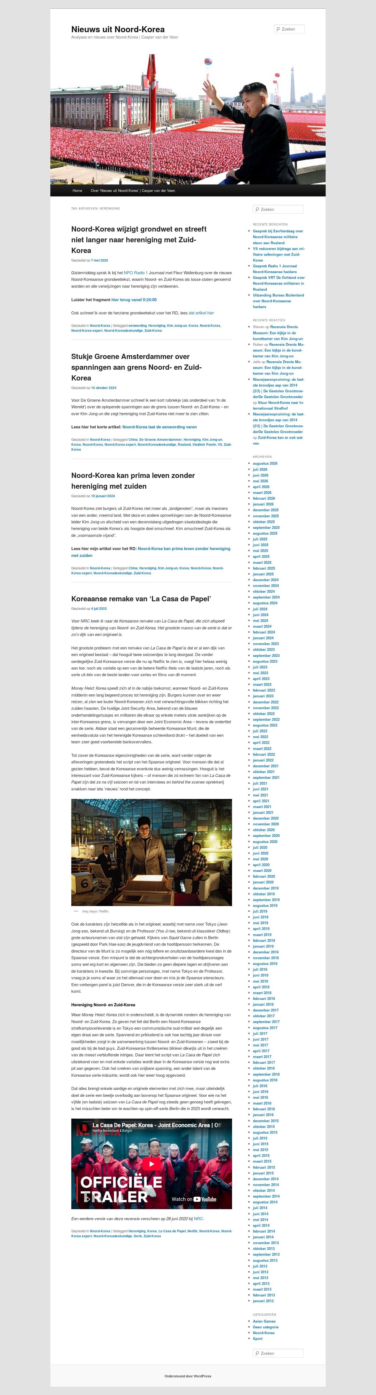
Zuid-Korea (153, 330)
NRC (198, 1218)
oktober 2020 (264, 829)
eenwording (138, 325)
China (133, 439)
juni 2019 (260, 917)
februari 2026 (264, 498)
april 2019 (261, 928)
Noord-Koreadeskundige (123, 330)
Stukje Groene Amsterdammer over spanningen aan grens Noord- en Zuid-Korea (136, 367)
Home (77, 190)
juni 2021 (260, 789)
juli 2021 (260, 783)
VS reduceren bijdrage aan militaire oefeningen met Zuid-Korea (279, 254)
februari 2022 (264, 754)
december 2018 (266, 952)
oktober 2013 (264, 1248)
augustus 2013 (265, 1260)
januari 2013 (263, 1300)
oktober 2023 (264, 649)
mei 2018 (260, 981)
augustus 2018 (265, 963)
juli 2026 (260, 469)
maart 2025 (262, 562)
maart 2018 (262, 992)
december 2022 (266, 702)
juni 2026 (260, 475)
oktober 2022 (264, 713)
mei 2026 (260, 480)
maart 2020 (262, 870)
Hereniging (156, 325)
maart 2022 (262, 748)
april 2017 (261, 1050)
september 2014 (266, 1196)
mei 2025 (260, 550)
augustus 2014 (265, 1201)
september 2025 (266, 527)
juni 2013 (260, 1271)
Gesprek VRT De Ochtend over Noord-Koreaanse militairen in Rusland (279, 283)
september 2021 (266, 777)
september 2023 (266, 655)
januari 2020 (263, 882)
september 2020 (266, 835)
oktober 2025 (264, 521)
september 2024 (266, 597)
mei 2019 (260, 922)
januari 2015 (263, 1173)
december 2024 (266, 579)
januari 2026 (263, 504)
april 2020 (261, 864)
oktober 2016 (264, 1068)
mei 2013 (260, 1277)
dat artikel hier (201, 313)
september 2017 (266, 1021)
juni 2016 (260, 1091)
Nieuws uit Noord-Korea (118, 29)
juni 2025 (260, 544)
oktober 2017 (264, 1015)
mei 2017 (260, 1045)
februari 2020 (264, 876)
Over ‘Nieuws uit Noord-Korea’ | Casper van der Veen (133, 190)
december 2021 (266, 765)
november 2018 (266, 957)
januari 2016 (263, 1114)
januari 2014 (263, 1236)
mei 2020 (260, 858)
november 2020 (266, 823)
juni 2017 (260, 1039)
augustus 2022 (265, 725)
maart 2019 (262, 934)
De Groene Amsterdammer (160, 439)
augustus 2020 (265, 841)
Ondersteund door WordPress (188, 1376)
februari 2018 (264, 998)
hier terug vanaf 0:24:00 (134, 300)
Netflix (192, 1230)
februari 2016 (264, 1108)
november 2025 (266, 515)
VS (220, 444)
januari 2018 (263, 1004)
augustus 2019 (265, 905)
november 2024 (266, 585)
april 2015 (261, 1155)
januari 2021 (263, 812)
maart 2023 (262, 684)
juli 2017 (260, 1033)
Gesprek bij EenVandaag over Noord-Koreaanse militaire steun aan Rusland (278, 236)
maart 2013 (262, 1289)
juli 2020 (260, 847)
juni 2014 (260, 1213)
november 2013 (266, 1242)
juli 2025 (260, 539)
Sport (257, 1338)
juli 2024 (260, 608)
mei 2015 (260, 1149)
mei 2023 (260, 672)
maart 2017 (262, 1056)
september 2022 (266, 719)
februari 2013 (264, 1295)
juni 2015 (260, 1143)
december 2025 (266, 509)
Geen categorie (266, 1326)
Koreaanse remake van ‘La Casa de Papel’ (141, 598)
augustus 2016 (265, 1080)
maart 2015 (262, 1161)
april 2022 (261, 742)
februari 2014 (264, 1231)
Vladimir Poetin (204, 444)
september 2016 (266, 1074)
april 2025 (261, 556)
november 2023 (266, 643)
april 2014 (261, 1225)
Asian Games (264, 1321)
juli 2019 (260, 911)
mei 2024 (260, 620)
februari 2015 (264, 1167)
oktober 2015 (264, 1126)
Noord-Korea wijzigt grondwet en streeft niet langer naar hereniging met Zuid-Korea (139, 239)
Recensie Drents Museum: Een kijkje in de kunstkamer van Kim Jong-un (278, 332)
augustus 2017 (265, 1027)
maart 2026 (262, 492)
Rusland (184, 444)
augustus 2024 (265, 602)
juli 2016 (260, 1085)
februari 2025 (264, 568)
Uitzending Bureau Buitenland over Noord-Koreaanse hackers (278, 300)
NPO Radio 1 (136, 272)
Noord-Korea (100, 325)
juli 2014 (260, 1207)
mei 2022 (260, 736)
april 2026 (261, 486)
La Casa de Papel (172, 1230)
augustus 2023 (265, 661)
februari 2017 (264, 1062)
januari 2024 (263, 637)
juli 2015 (260, 1138)
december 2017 (266, 1010)
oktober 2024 (264, 591)
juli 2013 (260, 1266)
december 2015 (266, 1120)
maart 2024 (262, 626)
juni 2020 (260, 853)
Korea (193, 325)
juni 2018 (260, 975)
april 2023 (261, 678)
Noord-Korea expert (87, 330)
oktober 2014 (264, 1190)
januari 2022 (263, 760)
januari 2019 (263, 946)
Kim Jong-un (177, 325)
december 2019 (266, 888)
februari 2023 (264, 690)
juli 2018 (260, 969)
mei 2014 (260, 1219)
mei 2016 (260, 1097)
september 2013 (266, 1254)
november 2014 (266, 1184)
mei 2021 (260, 795)
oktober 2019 (264, 893)
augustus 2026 (265, 463)
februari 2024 (264, 632)
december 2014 (266, 1178)
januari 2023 (263, 695)
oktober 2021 (264, 771)
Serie (138, 1235)
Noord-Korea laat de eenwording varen (159, 427)
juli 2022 (260, 730)
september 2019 (266, 899)
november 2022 (266, 707)
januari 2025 (263, 574)
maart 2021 (262, 806)
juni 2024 (260, 614)
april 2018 (261, 986)
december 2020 (266, 818)
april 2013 (261, 1283)
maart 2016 (262, 1103)
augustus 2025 (265, 533)
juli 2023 (260, 667)
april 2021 (261, 800)
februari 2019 (264, 940)
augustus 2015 (265, 1132)
